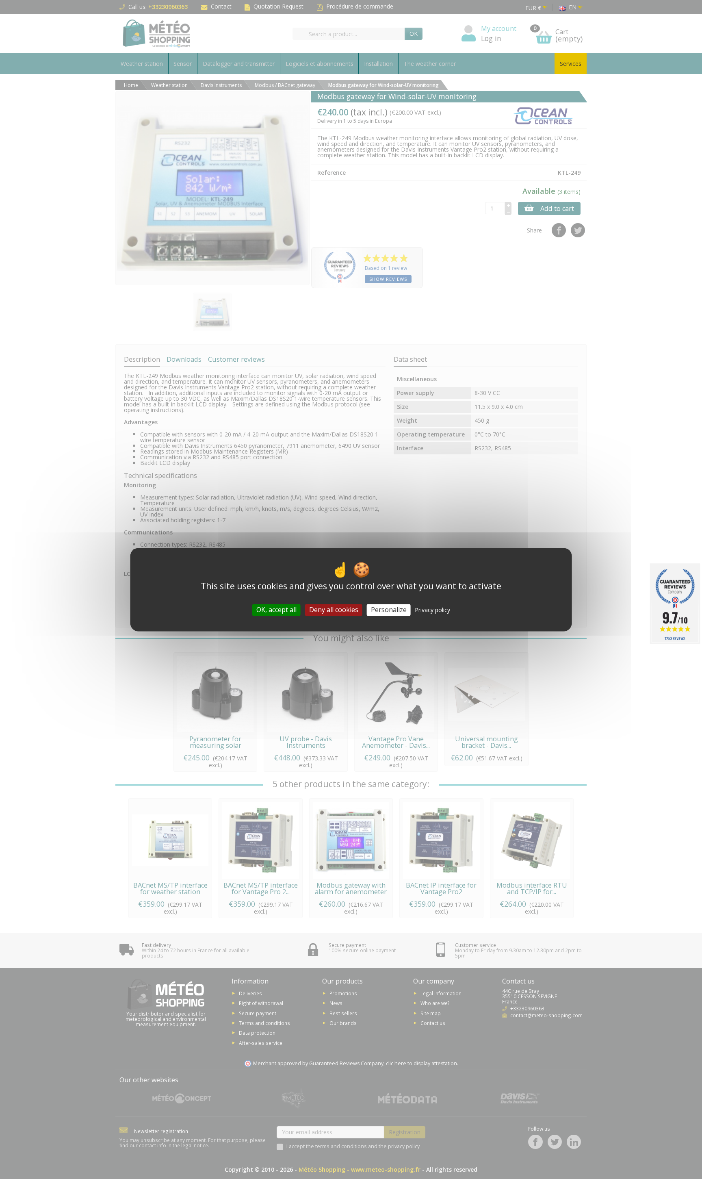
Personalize (389, 609)
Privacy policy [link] (432, 610)
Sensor (182, 63)
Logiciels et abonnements (319, 63)
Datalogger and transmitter (239, 63)
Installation (378, 63)
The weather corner (430, 63)
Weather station (142, 63)
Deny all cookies (333, 609)
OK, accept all (276, 609)
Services (570, 63)
